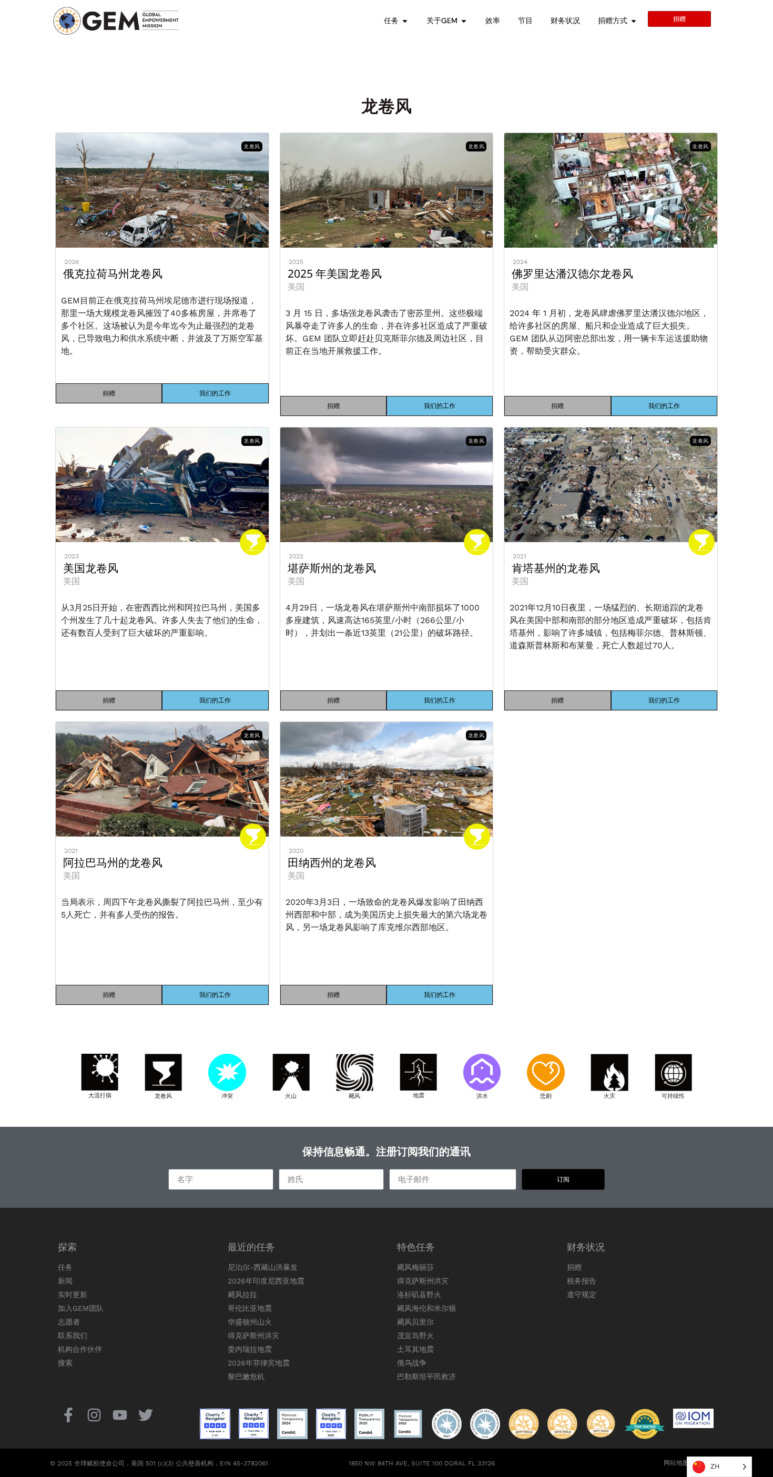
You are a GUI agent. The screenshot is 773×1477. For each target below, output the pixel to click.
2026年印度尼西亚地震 (266, 1281)
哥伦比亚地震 (250, 1308)
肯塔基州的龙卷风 (556, 568)
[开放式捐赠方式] (633, 20)
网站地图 (676, 1462)
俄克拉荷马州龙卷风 (112, 273)
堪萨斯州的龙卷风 (332, 568)
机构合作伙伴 (80, 1349)
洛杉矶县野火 (419, 1294)
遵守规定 (581, 1294)
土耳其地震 (415, 1349)
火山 (291, 1095)
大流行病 (99, 1095)
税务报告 (581, 1281)
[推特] (146, 1414)
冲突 (227, 1095)
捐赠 (574, 1267)
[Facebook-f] (68, 1414)
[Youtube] (119, 1414)
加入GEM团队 (81, 1308)
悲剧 (546, 1095)
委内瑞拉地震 (250, 1349)
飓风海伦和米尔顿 (426, 1308)
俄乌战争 (411, 1363)
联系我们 (72, 1335)
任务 (65, 1267)
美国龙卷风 (90, 568)
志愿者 (69, 1322)
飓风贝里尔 (415, 1322)
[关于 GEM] (463, 20)
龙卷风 (163, 1095)
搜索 (65, 1363)
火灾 (609, 1095)
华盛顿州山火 (250, 1322)
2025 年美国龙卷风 (335, 273)
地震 (418, 1095)
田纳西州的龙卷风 (332, 862)
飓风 (354, 1095)
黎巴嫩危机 (246, 1376)
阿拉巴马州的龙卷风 (112, 862)
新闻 (65, 1281)
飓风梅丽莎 (415, 1267)
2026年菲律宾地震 (259, 1363)
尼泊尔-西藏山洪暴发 (263, 1267)
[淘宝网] (94, 1414)
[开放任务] (405, 20)
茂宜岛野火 (415, 1335)
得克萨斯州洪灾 (253, 1335)
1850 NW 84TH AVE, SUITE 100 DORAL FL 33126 (422, 1463)
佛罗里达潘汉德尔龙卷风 (572, 273)
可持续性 (673, 1095)
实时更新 (72, 1294)
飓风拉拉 (242, 1294)
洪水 (482, 1095)
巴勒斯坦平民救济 (426, 1376)
